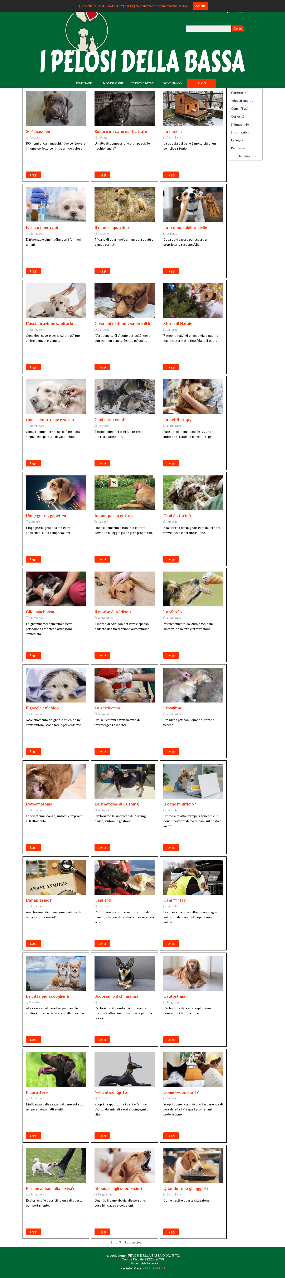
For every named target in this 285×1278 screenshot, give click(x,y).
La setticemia (107, 708)
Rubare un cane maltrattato (121, 131)
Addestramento (242, 101)
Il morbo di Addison (113, 612)
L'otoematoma (39, 804)
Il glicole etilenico (42, 708)
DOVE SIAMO (172, 83)
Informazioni (36, 233)
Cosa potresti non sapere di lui (124, 323)
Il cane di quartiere (112, 227)
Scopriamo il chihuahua (116, 996)
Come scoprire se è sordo (50, 419)
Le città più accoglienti (47, 996)
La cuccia (172, 131)
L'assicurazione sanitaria (49, 323)
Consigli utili (173, 137)
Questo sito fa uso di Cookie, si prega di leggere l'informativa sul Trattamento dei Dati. (133, 6)
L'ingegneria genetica (46, 515)
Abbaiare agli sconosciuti (118, 1188)
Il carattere (37, 1092)
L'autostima (174, 996)
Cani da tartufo (177, 515)
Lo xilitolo (172, 612)
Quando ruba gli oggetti (185, 1188)
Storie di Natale (177, 323)
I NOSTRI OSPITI (113, 83)
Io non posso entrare (114, 515)
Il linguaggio (173, 1002)
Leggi (33, 175)
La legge (103, 137)
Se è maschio (38, 131)
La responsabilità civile (185, 227)
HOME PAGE (83, 83)
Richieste (238, 148)
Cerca (238, 28)
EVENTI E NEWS (142, 83)
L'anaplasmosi (39, 900)
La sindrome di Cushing (117, 804)
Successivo (133, 1243)
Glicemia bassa (40, 612)
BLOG (202, 83)
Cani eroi (103, 900)
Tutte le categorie (243, 156)
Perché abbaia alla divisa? (50, 1188)
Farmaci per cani (42, 227)
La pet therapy (177, 419)
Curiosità (34, 137)
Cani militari (175, 900)
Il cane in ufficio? (179, 804)
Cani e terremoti (110, 419)
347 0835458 (153, 1268)
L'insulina (172, 708)
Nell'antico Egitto (111, 1092)
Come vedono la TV (181, 1092)
